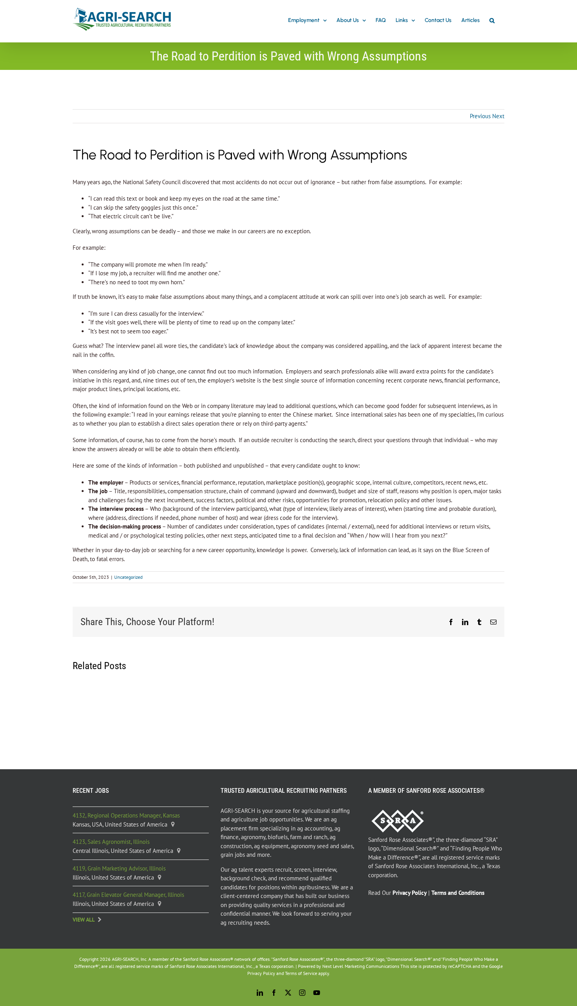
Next (498, 116)
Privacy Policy (261, 973)
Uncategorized (128, 577)
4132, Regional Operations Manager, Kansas (126, 815)
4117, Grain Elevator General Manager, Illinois (128, 894)
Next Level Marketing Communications (360, 966)
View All (84, 919)
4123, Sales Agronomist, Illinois (111, 841)
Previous (480, 116)
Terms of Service (301, 973)
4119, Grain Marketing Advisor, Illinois (119, 868)
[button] (492, 20)
